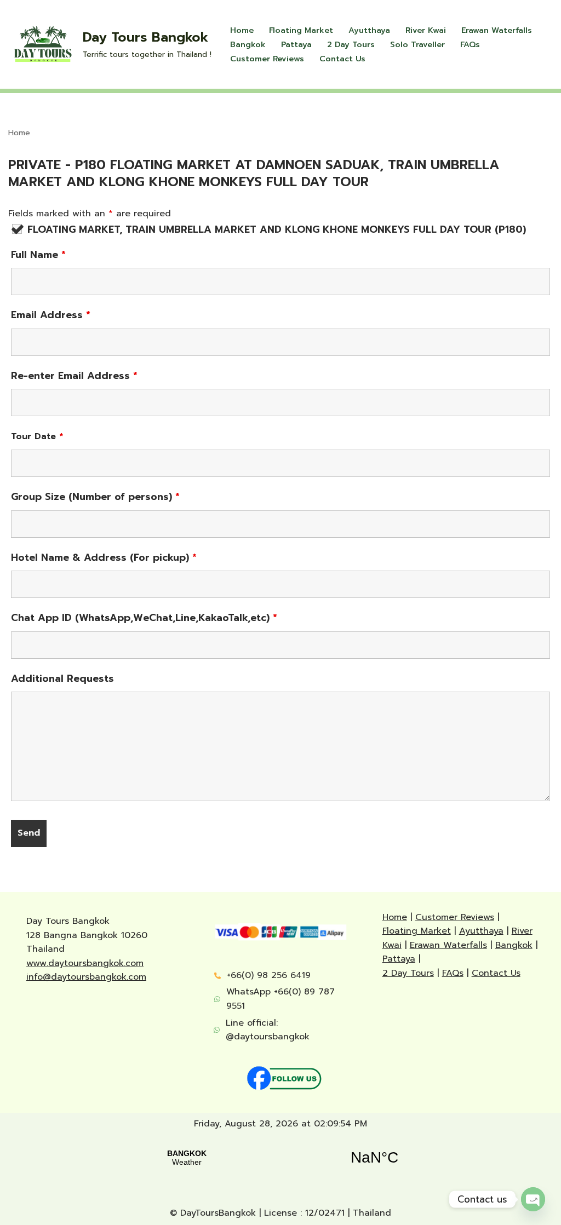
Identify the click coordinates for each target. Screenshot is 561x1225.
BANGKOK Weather (280, 1157)
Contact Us (342, 59)
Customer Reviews (267, 59)
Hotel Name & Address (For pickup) (104, 557)
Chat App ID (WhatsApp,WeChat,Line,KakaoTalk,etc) (144, 617)
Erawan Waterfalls (496, 30)
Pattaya (296, 44)
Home (242, 30)
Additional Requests (62, 678)
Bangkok (248, 44)
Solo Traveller (417, 44)
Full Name (38, 254)
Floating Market (301, 30)
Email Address (50, 314)
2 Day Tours (351, 44)
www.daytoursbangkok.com (85, 963)
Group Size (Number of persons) (95, 496)
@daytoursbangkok (268, 1036)
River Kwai (425, 30)
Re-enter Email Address (74, 375)
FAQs (470, 44)
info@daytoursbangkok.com (86, 977)
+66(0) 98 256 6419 (269, 975)
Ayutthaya (369, 30)
